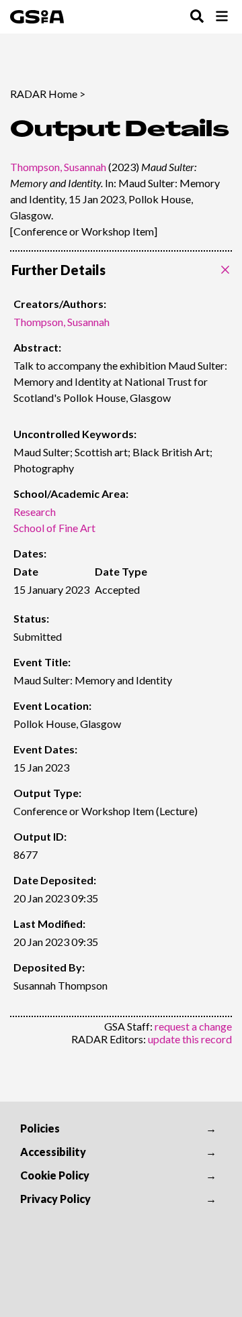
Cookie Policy (54, 1175)
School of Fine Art (54, 527)
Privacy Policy (55, 1198)
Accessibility (53, 1151)
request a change (193, 1026)
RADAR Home (43, 93)
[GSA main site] (37, 16)
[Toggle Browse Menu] (222, 17)
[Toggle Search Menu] (197, 17)
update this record (190, 1039)
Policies (40, 1128)
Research (34, 511)
